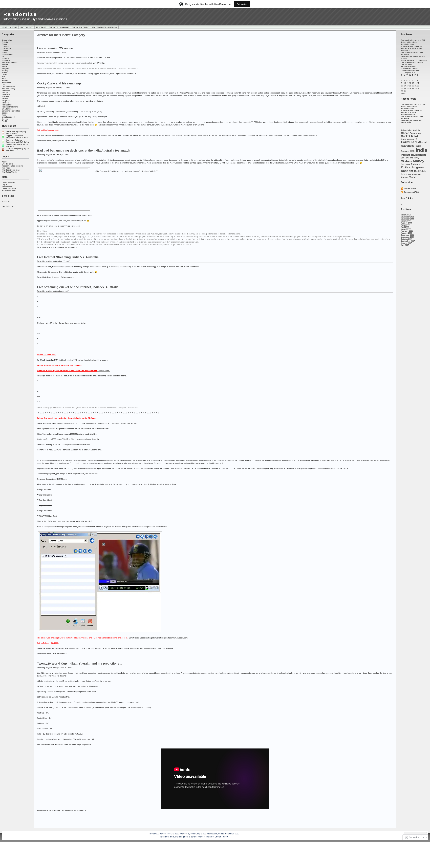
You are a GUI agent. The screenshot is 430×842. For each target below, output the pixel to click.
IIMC (4, 77)
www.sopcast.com (76, 474)
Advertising (7, 40)
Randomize (20, 14)
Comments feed (9, 189)
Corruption (6, 48)
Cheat (4, 44)
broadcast (104, 73)
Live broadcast (8, 87)
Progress (6, 101)
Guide (4, 66)
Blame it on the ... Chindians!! (414, 60)
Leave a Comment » (127, 73)
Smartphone (7, 109)
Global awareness (9, 62)
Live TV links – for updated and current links (65, 323)
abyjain (9, 136)
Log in (4, 185)
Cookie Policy (221, 837)
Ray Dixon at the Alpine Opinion (179, 93)
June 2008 (405, 225)
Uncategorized (8, 117)
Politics (5, 99)
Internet (5, 81)
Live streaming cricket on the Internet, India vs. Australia (77, 287)
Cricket (5, 50)
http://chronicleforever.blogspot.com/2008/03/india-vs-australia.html (67, 434)
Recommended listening (104, 27)
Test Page (41, 27)
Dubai (4, 52)
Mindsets (6, 91)
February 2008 (407, 231)
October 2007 (406, 239)
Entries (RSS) (410, 188)
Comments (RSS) (411, 192)
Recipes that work (10, 107)
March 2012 (406, 215)
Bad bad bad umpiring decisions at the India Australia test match (83, 150)
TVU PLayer (62, 479)
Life (3, 85)
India (4, 79)
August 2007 (406, 243)
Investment (7, 83)
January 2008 (406, 233)
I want (4, 75)
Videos (5, 119)
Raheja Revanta (407, 44)
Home (4, 27)
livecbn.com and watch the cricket (184, 267)
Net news (6, 95)
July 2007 (405, 245)
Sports (5, 113)
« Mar (403, 94)
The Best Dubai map (59, 27)
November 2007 (407, 237)
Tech (4, 115)
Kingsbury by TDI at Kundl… (16, 133)
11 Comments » (60, 654)
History (5, 70)
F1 (3, 56)
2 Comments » (67, 277)
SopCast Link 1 (45, 490)
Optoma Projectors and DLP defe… (17, 137)
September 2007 (408, 241)
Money (5, 93)
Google (5, 64)
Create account (8, 183)
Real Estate (7, 105)
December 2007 (407, 235)
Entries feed (7, 187)
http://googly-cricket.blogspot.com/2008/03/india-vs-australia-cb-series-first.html (73, 429)
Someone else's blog (11, 111)
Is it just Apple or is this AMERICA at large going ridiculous (411, 48)
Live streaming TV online (412, 62)
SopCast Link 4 (45, 505)
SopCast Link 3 (45, 500)
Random (5, 103)
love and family (8, 89)
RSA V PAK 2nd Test (48, 516)
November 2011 (407, 217)
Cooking (5, 46)
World (4, 121)
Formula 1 (6, 58)
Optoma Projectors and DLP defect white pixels (413, 41)
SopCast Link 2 (45, 495)
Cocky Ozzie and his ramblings (59, 83)
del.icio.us (8, 206)
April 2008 (405, 227)
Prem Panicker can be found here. (77, 215)
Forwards (6, 60)
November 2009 (407, 219)
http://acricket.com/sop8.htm (77, 445)
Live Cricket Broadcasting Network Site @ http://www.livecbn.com (158, 638)
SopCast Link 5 (45, 511)
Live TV (113, 73)
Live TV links (26, 27)
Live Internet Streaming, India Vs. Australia (68, 257)
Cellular (5, 42)
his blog (84, 122)
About (13, 27)
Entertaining (7, 54)
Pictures (5, 97)
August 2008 (406, 223)
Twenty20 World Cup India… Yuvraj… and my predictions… (79, 663)
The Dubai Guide (80, 27)
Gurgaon (6, 68)
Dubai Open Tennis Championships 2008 (410, 69)
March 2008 (406, 229)
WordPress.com (9, 191)
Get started (242, 4)
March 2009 (406, 221)
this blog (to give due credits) (79, 521)
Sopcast (49, 479)
